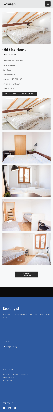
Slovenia (12, 54)
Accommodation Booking (19, 94)
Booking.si (9, 4)
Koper (5, 54)
